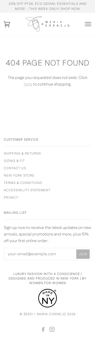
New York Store (19, 175)
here (28, 84)
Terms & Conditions (23, 183)
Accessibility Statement (27, 190)
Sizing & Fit (14, 161)
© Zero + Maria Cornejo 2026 (48, 314)
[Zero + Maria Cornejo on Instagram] (52, 330)
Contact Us (15, 168)
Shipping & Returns (22, 153)
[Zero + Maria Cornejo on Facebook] (43, 330)
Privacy (11, 197)
